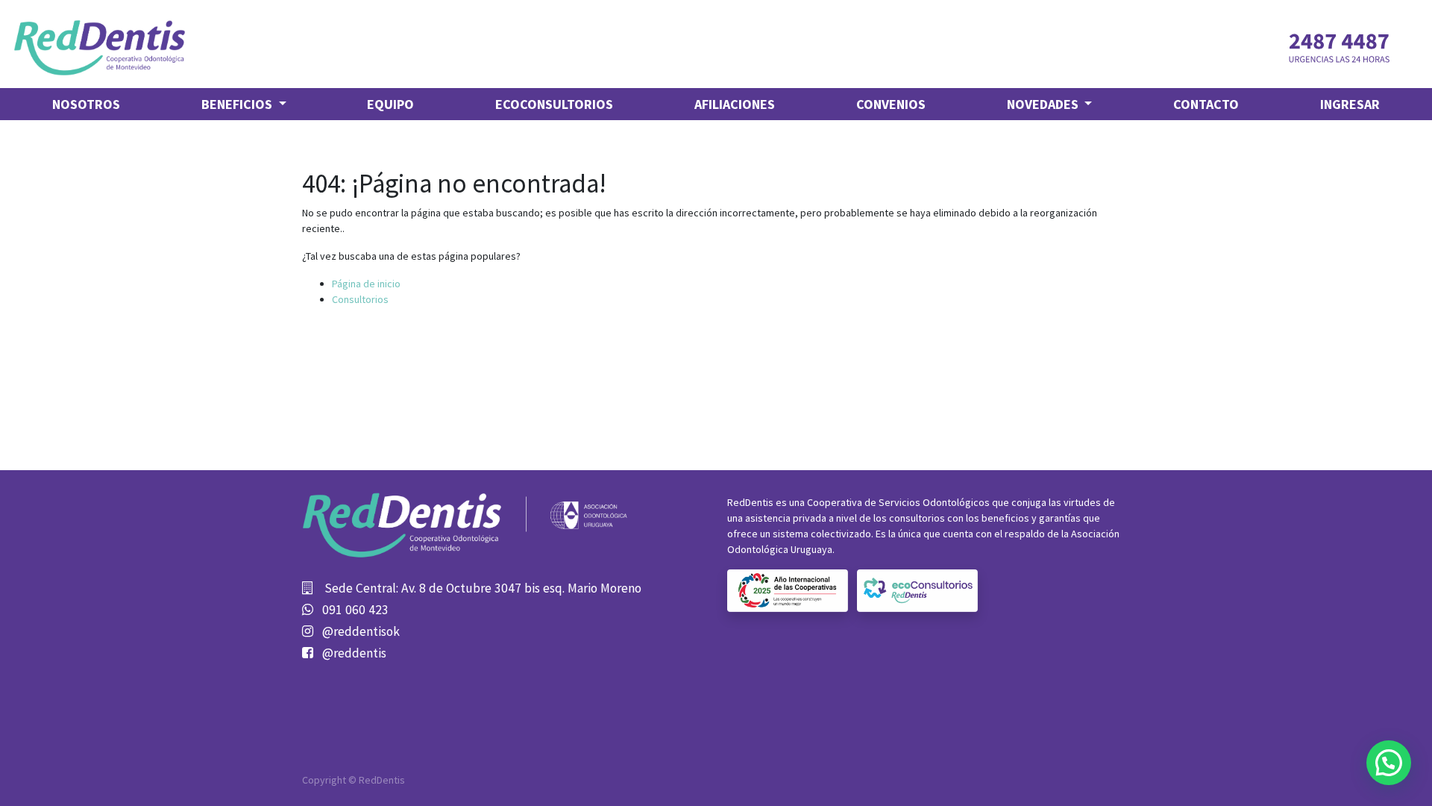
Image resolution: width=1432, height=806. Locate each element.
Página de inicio (366, 283)
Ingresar (1350, 104)
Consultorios (360, 299)
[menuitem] (86, 104)
